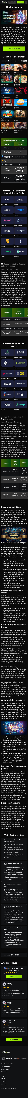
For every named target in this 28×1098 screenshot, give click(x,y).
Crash (18, 61)
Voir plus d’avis (14, 1039)
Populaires (4, 61)
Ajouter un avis (14, 976)
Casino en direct (12, 61)
